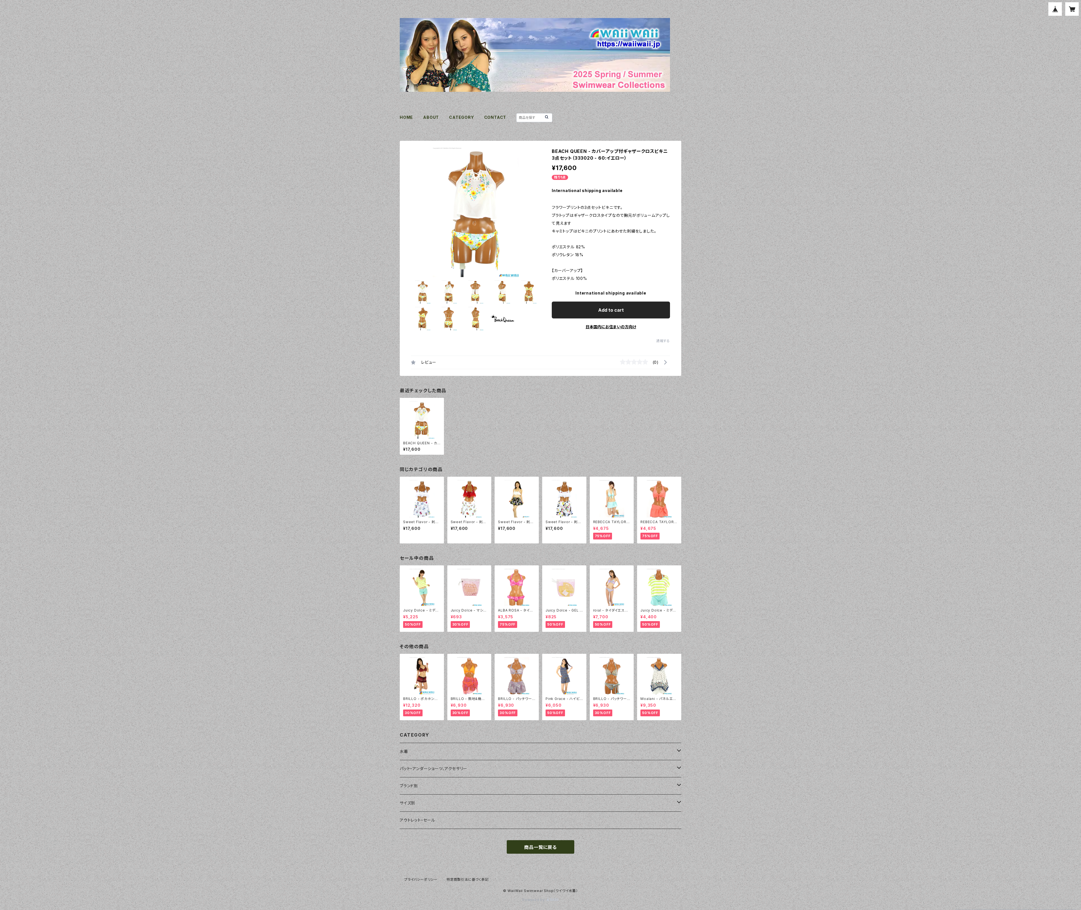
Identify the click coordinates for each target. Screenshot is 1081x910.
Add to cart (611, 310)
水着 (404, 751)
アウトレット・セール (417, 820)
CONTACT (495, 117)
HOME (406, 117)
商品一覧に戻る (540, 847)
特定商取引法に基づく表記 (467, 879)
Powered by (534, 900)
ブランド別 (409, 785)
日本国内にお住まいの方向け (611, 326)
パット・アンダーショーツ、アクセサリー (433, 768)
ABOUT (431, 117)
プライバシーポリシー (420, 879)
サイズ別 (407, 802)
